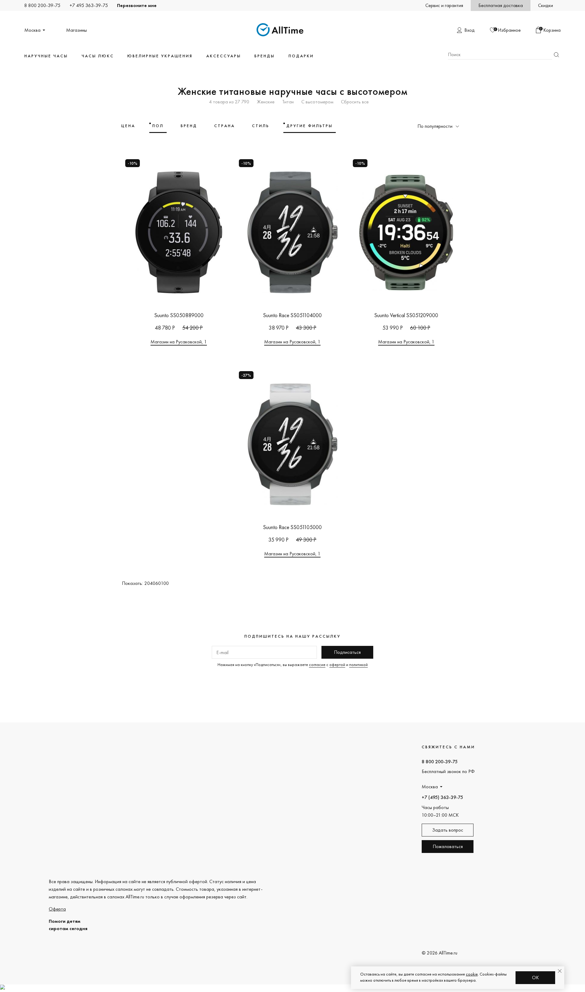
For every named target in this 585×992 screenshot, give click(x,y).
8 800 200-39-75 (42, 5)
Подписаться (347, 652)
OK (535, 977)
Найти (556, 55)
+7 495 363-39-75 (88, 5)
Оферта (57, 909)
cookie (472, 974)
